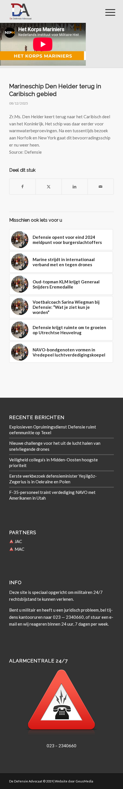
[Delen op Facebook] (22, 187)
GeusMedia (84, 781)
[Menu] (106, 12)
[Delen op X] (48, 187)
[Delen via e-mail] (101, 187)
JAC (18, 541)
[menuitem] (106, 12)
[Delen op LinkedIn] (75, 187)
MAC (19, 549)
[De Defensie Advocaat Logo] (51, 11)
